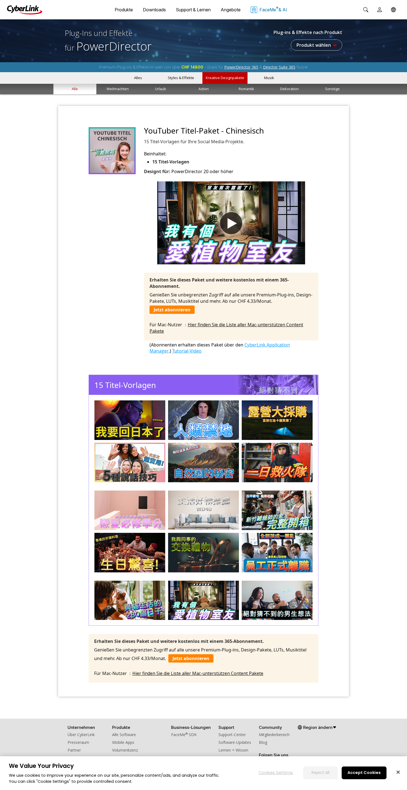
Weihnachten (118, 88)
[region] (203, 773)
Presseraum (78, 742)
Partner (74, 750)
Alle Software (124, 734)
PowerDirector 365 (241, 67)
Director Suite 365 (279, 67)
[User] (380, 9)
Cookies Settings (276, 772)
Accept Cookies (364, 772)
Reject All (320, 772)
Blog (263, 742)
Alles (138, 77)
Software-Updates (234, 742)
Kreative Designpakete (225, 77)
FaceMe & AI (273, 9)
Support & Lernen (193, 9)
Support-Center (232, 734)
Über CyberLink (81, 734)
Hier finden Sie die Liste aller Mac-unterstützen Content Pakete (197, 673)
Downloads (154, 9)
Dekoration (289, 88)
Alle (75, 88)
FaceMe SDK (184, 734)
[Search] (366, 9)
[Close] (398, 772)
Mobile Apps (123, 742)
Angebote (231, 9)
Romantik (246, 88)
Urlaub (160, 88)
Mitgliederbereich (274, 734)
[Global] (393, 9)
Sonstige (332, 88)
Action (204, 88)
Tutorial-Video (187, 351)
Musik (269, 77)
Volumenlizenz (125, 750)
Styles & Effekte (181, 77)
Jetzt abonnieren (172, 310)
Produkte (124, 9)
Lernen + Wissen (233, 750)
